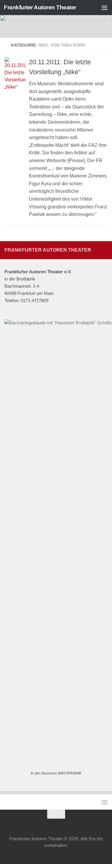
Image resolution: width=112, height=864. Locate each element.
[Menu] (104, 7)
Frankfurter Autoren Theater (40, 7)
